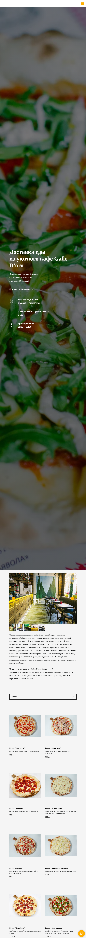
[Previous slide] (13, 598)
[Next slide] (72, 598)
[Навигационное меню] (82, 3)
